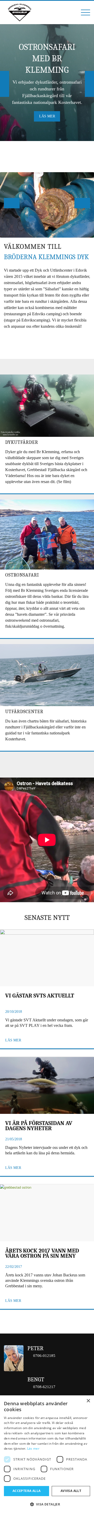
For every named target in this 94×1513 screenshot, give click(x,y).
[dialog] (47, 1454)
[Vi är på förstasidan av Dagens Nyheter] (47, 1085)
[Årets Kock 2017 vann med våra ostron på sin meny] (47, 1212)
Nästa (89, 84)
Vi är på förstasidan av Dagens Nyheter (38, 1126)
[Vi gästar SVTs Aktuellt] (47, 957)
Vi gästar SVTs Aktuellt (39, 996)
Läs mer (47, 116)
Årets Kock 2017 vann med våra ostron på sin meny (42, 1253)
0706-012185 (44, 1356)
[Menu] (83, 12)
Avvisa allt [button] (71, 1491)
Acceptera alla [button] (27, 1491)
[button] (47, 1504)
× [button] (88, 1401)
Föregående (4, 84)
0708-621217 (44, 1387)
